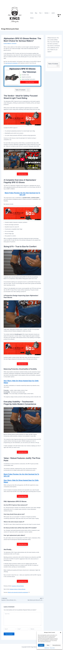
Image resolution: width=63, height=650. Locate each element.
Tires (40, 13)
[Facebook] (58, 14)
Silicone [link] (7, 233)
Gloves (31, 18)
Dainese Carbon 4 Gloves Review (17, 589)
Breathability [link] (8, 133)
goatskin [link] (25, 197)
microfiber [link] (11, 375)
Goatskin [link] (7, 222)
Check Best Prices (30, 82)
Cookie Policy (46, 647)
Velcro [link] (14, 524)
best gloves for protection (11, 63)
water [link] (35, 507)
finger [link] (12, 224)
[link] (11, 375)
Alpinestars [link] (31, 48)
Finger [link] (23, 335)
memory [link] (26, 337)
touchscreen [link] (30, 439)
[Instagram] (58, 16)
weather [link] (30, 532)
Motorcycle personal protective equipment (18, 592)
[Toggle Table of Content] (27, 90)
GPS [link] (40, 439)
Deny (48, 645)
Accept (41, 645)
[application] (42, 12)
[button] (60, 632)
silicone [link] (31, 357)
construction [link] (21, 238)
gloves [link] (37, 47)
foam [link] (28, 337)
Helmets (46, 13)
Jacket (53, 13)
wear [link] (9, 277)
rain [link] (11, 509)
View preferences (56, 645)
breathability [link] (35, 199)
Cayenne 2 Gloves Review (18, 586)
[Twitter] (60, 14)
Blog (36, 13)
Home (31, 13)
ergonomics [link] (33, 135)
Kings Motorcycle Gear (10, 29)
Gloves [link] (32, 69)
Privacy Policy (52, 647)
